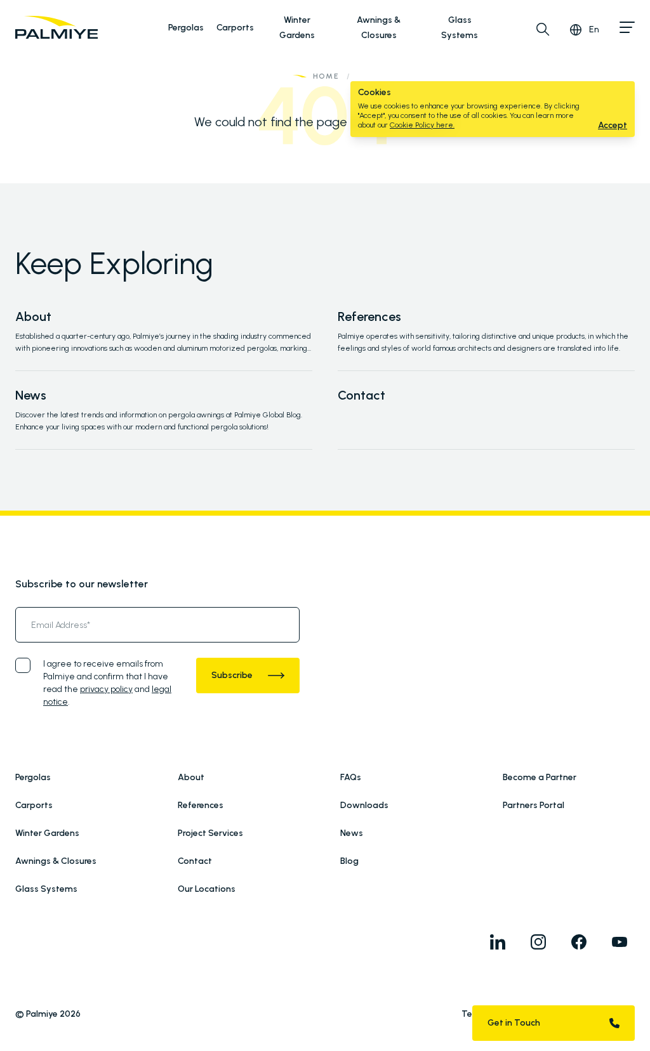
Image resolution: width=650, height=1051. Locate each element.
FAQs (350, 777)
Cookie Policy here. (422, 125)
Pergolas (186, 27)
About (33, 316)
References (369, 316)
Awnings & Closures (55, 861)
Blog (349, 861)
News (30, 395)
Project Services (210, 833)
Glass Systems (46, 889)
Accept (612, 125)
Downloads (364, 805)
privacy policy (106, 689)
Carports (235, 27)
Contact (361, 395)
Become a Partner (539, 777)
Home (326, 76)
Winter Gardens (47, 833)
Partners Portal (533, 805)
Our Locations (206, 889)
